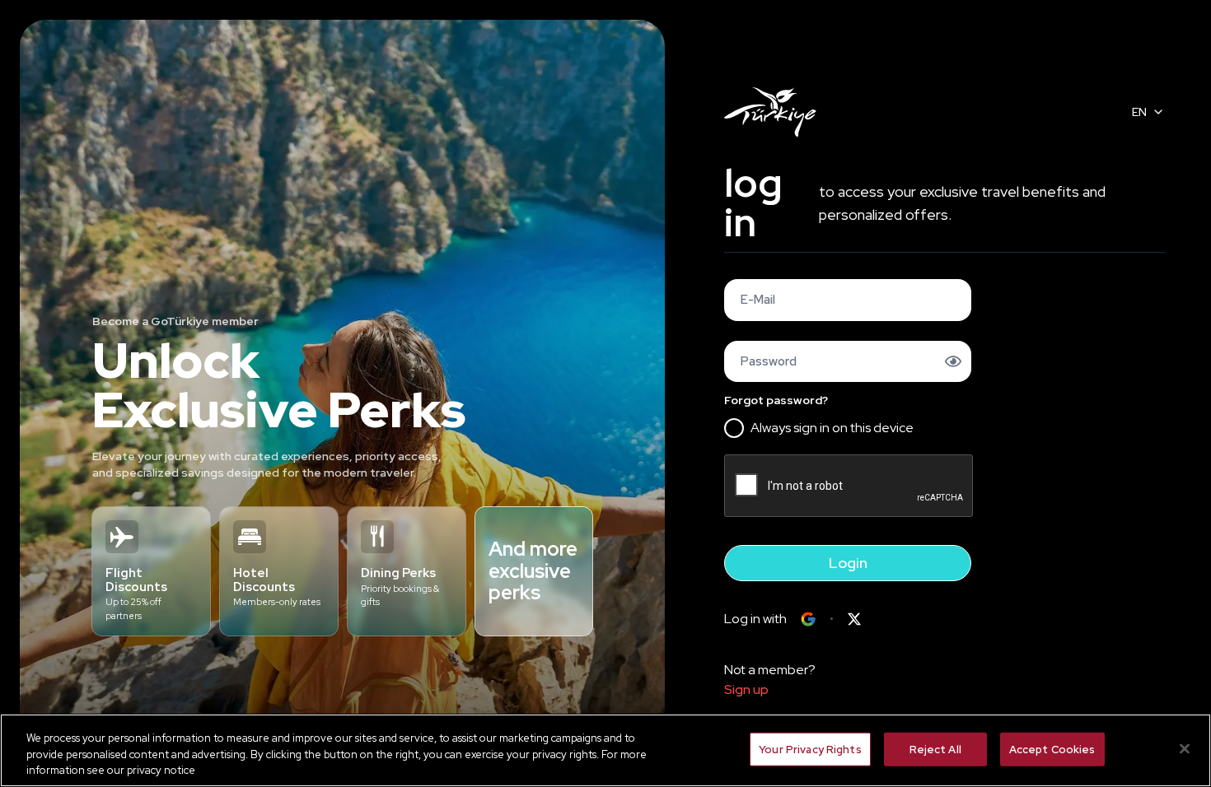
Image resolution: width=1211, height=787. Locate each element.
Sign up (746, 689)
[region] (605, 750)
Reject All (935, 749)
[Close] (1185, 748)
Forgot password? (776, 400)
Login (848, 562)
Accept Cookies (1052, 749)
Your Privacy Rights (810, 749)
